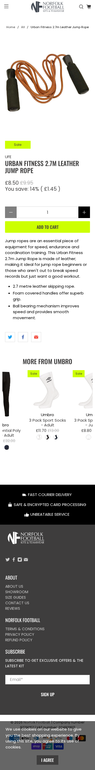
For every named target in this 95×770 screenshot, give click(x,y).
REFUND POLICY (18, 640)
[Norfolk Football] (47, 6)
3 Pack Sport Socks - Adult (47, 422)
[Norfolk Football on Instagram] (19, 560)
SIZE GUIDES (15, 597)
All (23, 27)
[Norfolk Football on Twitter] (7, 560)
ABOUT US (14, 586)
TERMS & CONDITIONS (25, 629)
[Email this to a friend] (36, 337)
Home (10, 27)
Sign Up (47, 694)
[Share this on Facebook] (23, 337)
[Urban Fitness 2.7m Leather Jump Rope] (47, 82)
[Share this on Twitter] (10, 337)
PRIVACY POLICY (19, 634)
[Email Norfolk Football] (25, 560)
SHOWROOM (16, 592)
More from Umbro (47, 361)
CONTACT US (17, 603)
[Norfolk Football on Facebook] (13, 560)
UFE (8, 156)
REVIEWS (12, 608)
